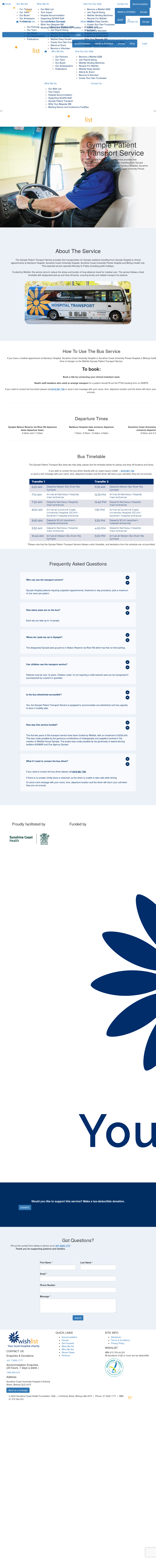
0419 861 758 (58, 389)
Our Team (32, 29)
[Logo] (20, 9)
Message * (45, 1296)
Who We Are (29, 21)
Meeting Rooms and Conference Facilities (104, 42)
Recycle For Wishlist (60, 36)
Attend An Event (86, 71)
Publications (33, 39)
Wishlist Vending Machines (63, 32)
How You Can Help (56, 21)
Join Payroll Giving (59, 29)
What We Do (87, 21)
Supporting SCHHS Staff (96, 36)
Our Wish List (90, 26)
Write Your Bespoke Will (95, 39)
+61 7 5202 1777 (14, 1360)
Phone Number (47, 1285)
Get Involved (68, 1343)
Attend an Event (58, 45)
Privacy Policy (117, 1343)
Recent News (68, 1352)
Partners (66, 1355)
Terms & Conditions (120, 1340)
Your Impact (90, 29)
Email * (43, 1273)
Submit (78, 1317)
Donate (145, 21)
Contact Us (132, 21)
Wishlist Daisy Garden (61, 39)
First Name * (46, 1262)
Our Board (32, 32)
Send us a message (18, 1390)
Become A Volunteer (89, 74)
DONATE (25, 1207)
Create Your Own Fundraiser (64, 42)
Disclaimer (116, 1337)
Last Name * (86, 1262)
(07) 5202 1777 (62, 1245)
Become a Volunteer (60, 48)
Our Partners (33, 26)
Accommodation (69, 1337)
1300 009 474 (13, 1372)
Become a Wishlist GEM (62, 26)
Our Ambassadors (35, 36)
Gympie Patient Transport (96, 45)
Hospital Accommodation (96, 32)
